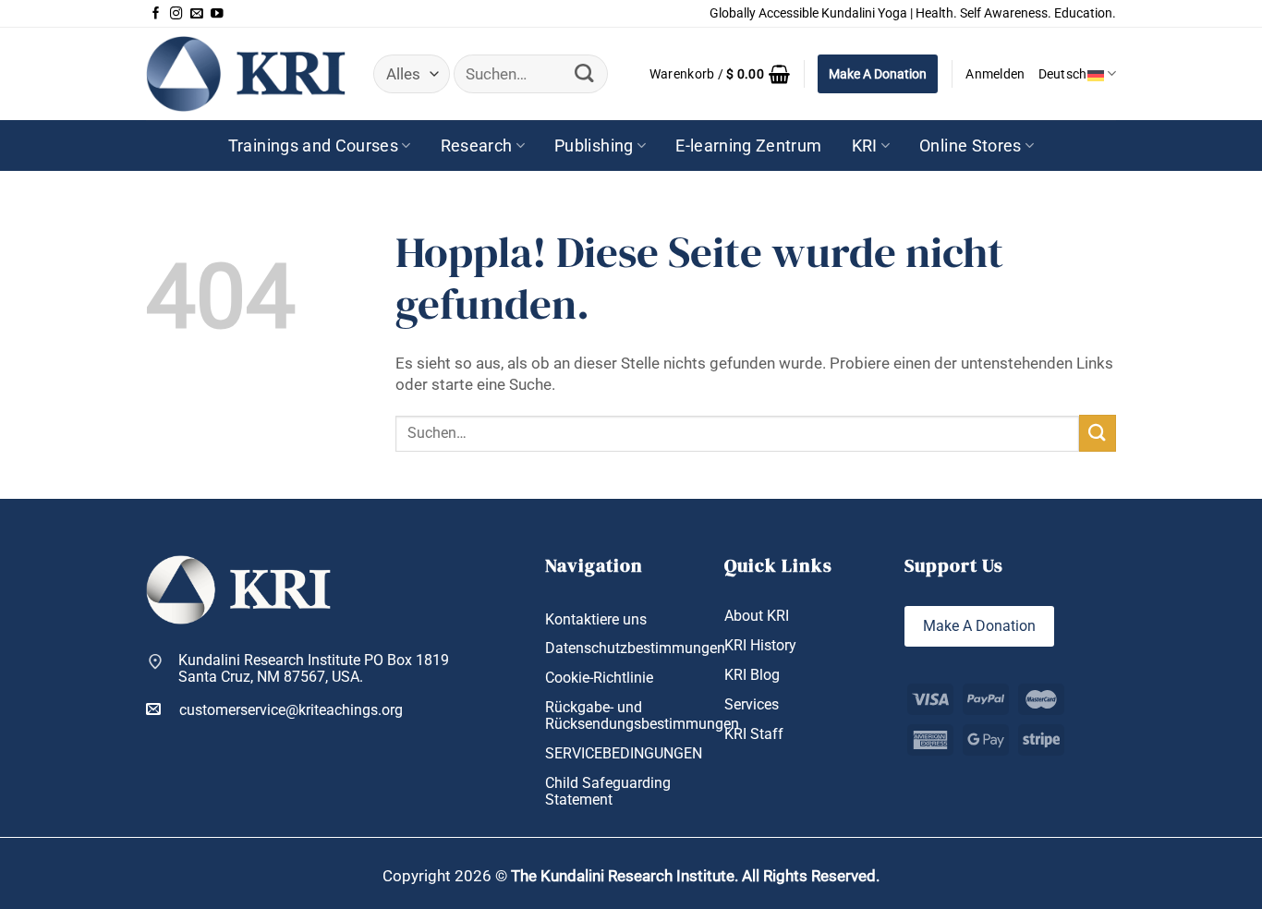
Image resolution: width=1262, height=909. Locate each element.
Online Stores (970, 146)
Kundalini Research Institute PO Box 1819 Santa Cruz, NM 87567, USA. (313, 669)
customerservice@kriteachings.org (291, 710)
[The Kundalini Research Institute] (246, 73)
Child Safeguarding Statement (608, 792)
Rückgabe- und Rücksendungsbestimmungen (642, 716)
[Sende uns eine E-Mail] (196, 13)
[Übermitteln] (584, 74)
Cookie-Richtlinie (599, 678)
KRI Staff (753, 734)
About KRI (756, 616)
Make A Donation (878, 74)
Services (751, 705)
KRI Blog (752, 675)
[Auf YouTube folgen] (217, 13)
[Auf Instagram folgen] (176, 13)
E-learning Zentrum (748, 146)
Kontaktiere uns (596, 620)
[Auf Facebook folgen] (156, 13)
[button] (719, 74)
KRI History (760, 645)
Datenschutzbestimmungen (635, 648)
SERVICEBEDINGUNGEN (623, 753)
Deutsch (1062, 74)
